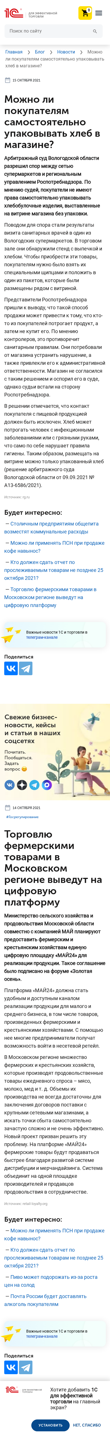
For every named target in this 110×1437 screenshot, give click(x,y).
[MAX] (47, 785)
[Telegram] (25, 668)
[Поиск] (95, 31)
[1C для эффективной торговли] (35, 13)
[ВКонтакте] (11, 668)
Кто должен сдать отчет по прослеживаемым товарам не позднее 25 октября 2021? (53, 570)
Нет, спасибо (87, 1425)
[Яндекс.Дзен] (22, 785)
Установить (50, 1425)
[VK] (10, 785)
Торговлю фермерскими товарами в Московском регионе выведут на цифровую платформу (50, 597)
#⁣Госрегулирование (22, 817)
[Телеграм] (34, 785)
